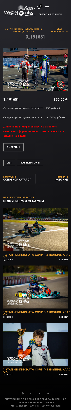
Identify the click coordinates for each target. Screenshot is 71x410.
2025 (9, 163)
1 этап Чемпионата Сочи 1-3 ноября (32, 254)
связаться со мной (50, 14)
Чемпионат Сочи (30, 163)
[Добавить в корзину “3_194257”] (40, 361)
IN (48, 393)
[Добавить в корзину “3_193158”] (40, 247)
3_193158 (8, 259)
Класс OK (29, 31)
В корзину (13, 147)
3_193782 (8, 317)
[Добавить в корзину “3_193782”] (40, 304)
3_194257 (8, 374)
